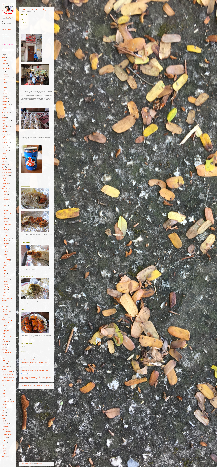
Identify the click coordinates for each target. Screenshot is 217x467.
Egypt (4, 385)
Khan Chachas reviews (39, 378)
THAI (4, 96)
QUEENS (4, 267)
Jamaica (5, 281)
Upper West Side (7, 260)
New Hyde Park (6, 183)
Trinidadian (5, 110)
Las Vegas (5, 355)
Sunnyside (6, 290)
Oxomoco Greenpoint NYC (6, 297)
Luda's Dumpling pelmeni (6, 172)
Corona (5, 271)
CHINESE (5, 73)
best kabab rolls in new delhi (29, 377)
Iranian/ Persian (6, 147)
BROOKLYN (5, 189)
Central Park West (7, 213)
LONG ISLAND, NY (5, 175)
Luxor (5, 391)
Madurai (5, 440)
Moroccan (5, 62)
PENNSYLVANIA (5, 357)
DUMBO (5, 200)
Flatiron (5, 227)
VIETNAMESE (5, 98)
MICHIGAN (4, 344)
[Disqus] (36, 404)
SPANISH (4, 161)
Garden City (5, 177)
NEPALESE (5, 93)
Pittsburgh (5, 358)
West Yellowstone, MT (7, 352)
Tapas (4, 163)
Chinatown (6, 216)
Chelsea (5, 215)
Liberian (4, 60)
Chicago (4, 339)
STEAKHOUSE (5, 164)
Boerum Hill (6, 191)
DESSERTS (4, 117)
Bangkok (4, 451)
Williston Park (5, 186)
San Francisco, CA (6, 311)
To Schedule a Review (5, 36)
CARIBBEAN (4, 107)
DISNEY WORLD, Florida (7, 320)
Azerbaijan (4, 99)
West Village (6, 262)
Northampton (5, 342)
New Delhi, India (6, 428)
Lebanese (5, 148)
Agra (4, 420)
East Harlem (6, 221)
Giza (4, 390)
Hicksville (5, 180)
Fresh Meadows (7, 278)
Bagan (4, 445)
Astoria (5, 268)
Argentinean (5, 136)
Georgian (4, 125)
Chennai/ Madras (6, 423)
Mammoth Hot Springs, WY (9, 377)
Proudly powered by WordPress (26, 463)
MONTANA (4, 349)
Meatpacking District (8, 238)
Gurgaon (4, 424)
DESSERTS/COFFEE (5, 118)
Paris (4, 413)
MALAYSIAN (5, 91)
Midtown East (6, 240)
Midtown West (6, 241)
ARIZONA (4, 300)
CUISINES (3, 55)
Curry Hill (5, 219)
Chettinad (5, 439)
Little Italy (6, 235)
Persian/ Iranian (6, 150)
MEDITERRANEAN (5, 139)
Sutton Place (6, 251)
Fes (4, 396)
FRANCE (3, 412)
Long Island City (7, 284)
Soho (5, 249)
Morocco (4, 393)
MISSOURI (4, 346)
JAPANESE (5, 80)
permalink (49, 380)
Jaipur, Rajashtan (7, 432)
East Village (6, 222)
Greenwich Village (7, 230)
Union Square (6, 257)
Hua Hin (4, 453)
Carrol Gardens (6, 192)
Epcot (5, 325)
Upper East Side (7, 259)
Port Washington (6, 185)
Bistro (4, 123)
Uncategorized (4, 454)
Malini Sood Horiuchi (32, 11)
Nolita (5, 246)
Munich (4, 417)
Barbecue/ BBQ (5, 101)
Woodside (5, 293)
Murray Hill (6, 243)
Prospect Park (6, 207)
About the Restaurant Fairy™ (7, 23)
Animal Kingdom (7, 322)
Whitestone (6, 292)
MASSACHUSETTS (5, 341)
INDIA (3, 418)
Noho (5, 245)
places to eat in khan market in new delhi (27, 380)
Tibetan (3, 166)
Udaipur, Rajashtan (7, 436)
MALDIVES (4, 442)
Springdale (5, 364)
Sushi (5, 87)
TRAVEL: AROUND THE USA (7, 298)
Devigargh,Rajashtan (7, 431)
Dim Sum (5, 74)
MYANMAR (4, 443)
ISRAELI (3, 129)
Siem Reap (5, 410)
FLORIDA (4, 319)
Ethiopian (5, 58)
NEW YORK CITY (5, 188)
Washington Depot (6, 316)
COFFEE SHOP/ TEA (6, 112)
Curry (5, 82)
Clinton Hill (6, 218)
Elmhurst (5, 273)
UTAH (3, 360)
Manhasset (5, 181)
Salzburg (4, 406)
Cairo (5, 388)
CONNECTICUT (5, 312)
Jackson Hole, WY (6, 372)
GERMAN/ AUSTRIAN (6, 126)
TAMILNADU (5, 437)
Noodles (5, 84)
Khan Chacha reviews (32, 378)
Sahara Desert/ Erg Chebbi (9, 401)
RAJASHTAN (5, 429)
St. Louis (4, 347)
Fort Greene (6, 202)
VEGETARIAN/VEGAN (6, 169)
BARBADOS (4, 407)
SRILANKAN (5, 95)
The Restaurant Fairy (8, 17)
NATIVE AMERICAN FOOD (7, 155)
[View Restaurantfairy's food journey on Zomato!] (8, 30)
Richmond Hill (6, 287)
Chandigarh (5, 421)
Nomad (5, 248)
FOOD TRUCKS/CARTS (6, 120)
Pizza (4, 133)
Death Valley (5, 309)
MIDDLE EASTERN (5, 142)
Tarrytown (4, 295)
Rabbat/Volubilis (7, 399)
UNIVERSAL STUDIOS (7, 336)
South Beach (6, 335)
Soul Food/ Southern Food (7, 68)
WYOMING (4, 369)
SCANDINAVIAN (5, 159)
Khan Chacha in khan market (43, 377)
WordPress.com (39, 463)
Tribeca (5, 256)
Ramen (5, 85)
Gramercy (6, 229)
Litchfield (5, 314)
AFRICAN (4, 57)
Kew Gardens (6, 282)
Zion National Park (6, 366)
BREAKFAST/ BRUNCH (6, 104)
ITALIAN (4, 131)
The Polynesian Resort (8, 331)
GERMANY (4, 415)
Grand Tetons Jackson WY (8, 371)
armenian (5, 145)
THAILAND (4, 450)
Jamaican (4, 109)
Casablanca (6, 394)
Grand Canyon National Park (8, 301)
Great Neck (5, 178)
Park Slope (6, 205)
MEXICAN (4, 140)
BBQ (4, 90)
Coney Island (6, 199)
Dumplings (6, 76)
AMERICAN (4, 63)
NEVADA (4, 353)
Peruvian (4, 137)
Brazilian (4, 103)
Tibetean (4, 167)
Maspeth (5, 286)
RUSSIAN (4, 158)
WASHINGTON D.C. (5, 368)
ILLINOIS (4, 338)
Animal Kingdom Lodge (8, 323)
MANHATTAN (5, 211)
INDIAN (4, 79)
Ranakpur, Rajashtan (7, 434)
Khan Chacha (36, 377)
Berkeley (4, 308)
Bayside (5, 270)
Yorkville (5, 265)
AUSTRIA (4, 404)
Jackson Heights (7, 279)
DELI (3, 115)
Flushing (5, 275)
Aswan (5, 387)
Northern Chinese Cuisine (8, 77)
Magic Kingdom (6, 330)
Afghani (4, 144)
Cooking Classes (5, 456)
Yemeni (4, 153)
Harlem (5, 232)
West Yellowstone (6, 350)
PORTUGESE (4, 156)
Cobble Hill (6, 194)
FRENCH (4, 121)
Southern (5, 69)
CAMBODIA (4, 409)
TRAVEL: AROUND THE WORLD (7, 380)
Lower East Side (7, 237)
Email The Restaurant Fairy (6, 38)
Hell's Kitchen (6, 234)
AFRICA (3, 383)
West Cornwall (6, 317)
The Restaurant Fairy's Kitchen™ (8, 44)
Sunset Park (6, 208)
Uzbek (3, 458)
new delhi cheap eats (47, 378)
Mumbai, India (5, 426)
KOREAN (4, 88)
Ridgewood (6, 289)
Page (4, 305)
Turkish (4, 151)
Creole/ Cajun (4, 114)
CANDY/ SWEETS (5, 106)
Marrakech (6, 398)
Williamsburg (6, 210)
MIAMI (4, 333)
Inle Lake (4, 447)
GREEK (3, 128)
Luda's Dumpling (5, 170)
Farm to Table (5, 65)
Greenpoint (6, 204)
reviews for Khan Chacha (38, 380)
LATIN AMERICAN (5, 134)
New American (6, 66)
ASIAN (3, 71)
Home (3, 21)
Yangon (4, 448)
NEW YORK (4, 174)
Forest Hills (6, 276)
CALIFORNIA (4, 306)
